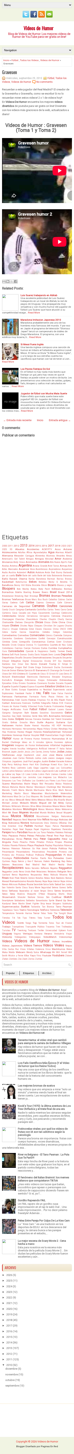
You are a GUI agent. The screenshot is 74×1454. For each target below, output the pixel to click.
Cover (58, 641)
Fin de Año (52, 700)
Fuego (68, 706)
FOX (61, 703)
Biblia (28, 585)
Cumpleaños (65, 648)
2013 (24, 545)
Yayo (33, 955)
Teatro (22, 909)
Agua (51, 552)
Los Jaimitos (29, 777)
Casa (14, 613)
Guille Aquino (45, 722)
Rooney (38, 881)
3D (11, 549)
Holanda (38, 732)
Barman (51, 579)
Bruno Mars (31, 599)
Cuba (69, 645)
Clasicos (47, 629)
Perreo (19, 839)
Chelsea (19, 622)
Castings (55, 613)
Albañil (68, 552)
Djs (59, 661)
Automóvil (21, 572)
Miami (69, 799)
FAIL (38, 693)
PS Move (67, 855)
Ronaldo (30, 881)
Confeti (41, 638)
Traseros (50, 926)
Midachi (24, 802)
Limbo (34, 774)
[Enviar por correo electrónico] (4, 281)
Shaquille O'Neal (36, 894)
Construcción (64, 638)
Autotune (40, 572)
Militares (6, 806)
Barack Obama (18, 578)
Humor (7, 738)
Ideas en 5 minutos (33, 742)
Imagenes (8, 745)
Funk (25, 709)
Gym (69, 722)
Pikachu (24, 842)
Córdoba (6, 641)
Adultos (21, 552)
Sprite (51, 900)
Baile (19, 575)
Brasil (53, 592)
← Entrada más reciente (17, 420)
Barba (32, 579)
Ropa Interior (54, 881)
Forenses (26, 703)
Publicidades (21, 858)
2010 (9, 1365)
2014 (31, 545)
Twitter (40, 930)
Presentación (8, 851)
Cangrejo (20, 609)
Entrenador (52, 680)
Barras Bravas (64, 579)
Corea (14, 641)
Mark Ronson (65, 790)
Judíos (38, 758)
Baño (5, 578)
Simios (40, 897)
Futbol (33, 709)
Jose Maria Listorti (60, 755)
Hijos (40, 728)
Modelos (7, 809)
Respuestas (36, 874)
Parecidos (67, 829)
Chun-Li (6, 629)
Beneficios (7, 585)
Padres (28, 825)
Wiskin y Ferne (15, 955)
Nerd (24, 819)
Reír (33, 871)
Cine (31, 628)
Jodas (60, 751)
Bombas (68, 589)
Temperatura (8, 913)
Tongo (28, 923)
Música (29, 816)
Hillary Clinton (50, 729)
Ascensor (24, 569)
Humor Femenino (41, 738)
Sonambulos (42, 900)
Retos (46, 874)
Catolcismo (66, 613)
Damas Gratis (27, 654)
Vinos (23, 949)
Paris (13, 832)
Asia (32, 569)
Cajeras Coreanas (45, 602)
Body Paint (44, 589)
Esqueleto (39, 686)
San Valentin (8, 887)
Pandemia (66, 825)
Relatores (52, 871)
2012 (16, 545)
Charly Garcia (65, 619)
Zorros (31, 959)
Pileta (32, 842)
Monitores (17, 809)
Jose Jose (41, 755)
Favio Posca (47, 696)
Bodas (34, 589)
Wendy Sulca (32, 952)
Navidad (7, 819)
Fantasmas (21, 696)
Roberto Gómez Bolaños (31, 878)
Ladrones (21, 768)
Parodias (22, 832)
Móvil (4, 812)
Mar (59, 787)
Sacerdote (38, 884)
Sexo (4, 893)
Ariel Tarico (53, 566)
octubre (10, 1380)
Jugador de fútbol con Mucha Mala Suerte (44, 393)
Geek (18, 716)
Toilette (20, 923)
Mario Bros (51, 790)
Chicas (39, 622)
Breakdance (8, 596)
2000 (4, 546)
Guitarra (60, 722)
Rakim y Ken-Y (25, 861)
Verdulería (59, 933)
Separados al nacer (29, 890)
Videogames (21, 937)
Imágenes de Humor (25, 745)
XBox (26, 955)
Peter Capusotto (50, 838)
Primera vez (8, 855)
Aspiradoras (55, 569)
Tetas (43, 913)
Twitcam (32, 930)
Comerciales (37, 635)
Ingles (5, 748)
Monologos (30, 809)
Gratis (5, 722)
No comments (44, 81)
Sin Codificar (54, 897)
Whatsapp (45, 952)
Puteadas (58, 858)
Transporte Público (34, 926)
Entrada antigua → (60, 420)
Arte (70, 566)
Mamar (29, 787)
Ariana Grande (40, 566)
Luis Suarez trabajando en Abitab (39, 295)
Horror (26, 735)
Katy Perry (7, 764)
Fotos (55, 703)
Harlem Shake (22, 725)
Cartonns (6, 613)
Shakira (21, 894)
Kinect (54, 764)
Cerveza (55, 615)
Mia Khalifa (59, 799)
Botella (18, 592)
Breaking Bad (21, 596)
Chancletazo (32, 619)
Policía (53, 848)
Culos (44, 648)
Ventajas (27, 933)
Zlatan (5, 959)
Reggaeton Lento (10, 871)
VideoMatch (50, 936)
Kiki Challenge (42, 764)
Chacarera (67, 616)
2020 (63, 546)
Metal (28, 799)
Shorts (62, 894)
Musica (16, 816)
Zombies (13, 959)
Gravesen (9, 72)
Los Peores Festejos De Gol (35, 368)
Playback (39, 845)
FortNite (36, 703)
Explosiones (8, 693)
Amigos (39, 558)
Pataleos (59, 832)
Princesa (20, 855)
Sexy (12, 893)
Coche (14, 632)
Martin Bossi (21, 793)
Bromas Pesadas (61, 595)
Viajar (69, 933)
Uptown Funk (65, 930)
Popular (10, 973)
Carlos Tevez (53, 609)
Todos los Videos (29, 60)
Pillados (40, 842)
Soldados (30, 900)
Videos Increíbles (62, 941)
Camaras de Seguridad (16, 606)
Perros (27, 838)
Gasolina (44, 712)
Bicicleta (36, 585)
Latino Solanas (16, 771)
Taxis (16, 910)
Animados (31, 562)
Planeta (14, 845)
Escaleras (31, 683)
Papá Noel (18, 829)
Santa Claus (22, 887)
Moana (55, 806)
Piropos (58, 842)
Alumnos (50, 555)
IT (58, 748)
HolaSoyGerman (52, 731)
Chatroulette (8, 622)
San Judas (67, 884)
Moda (69, 806)
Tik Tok (16, 918)
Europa (22, 689)
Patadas (51, 832)
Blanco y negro (64, 585)
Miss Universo (44, 806)
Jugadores (17, 761)
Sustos (25, 906)
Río (70, 874)
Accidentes (33, 549)
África (29, 552)
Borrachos (8, 592)
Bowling (27, 592)
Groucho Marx (27, 722)
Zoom (25, 959)
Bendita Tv (66, 582)
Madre (27, 783)
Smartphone (7, 900)
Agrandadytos (40, 552)
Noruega (54, 819)
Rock (53, 878)
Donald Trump (47, 664)
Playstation (58, 845)
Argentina (25, 565)
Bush (45, 599)
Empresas (67, 677)
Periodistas (8, 838)
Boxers (45, 592)
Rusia (30, 884)
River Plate (14, 878)
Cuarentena (43, 645)
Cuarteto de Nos (58, 645)
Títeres (32, 918)
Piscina (68, 842)
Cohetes (46, 632)
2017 (51, 545)
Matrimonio (7, 796)
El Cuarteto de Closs (36, 673)
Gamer (68, 709)
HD (53, 725)
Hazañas (45, 725)
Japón (14, 751)
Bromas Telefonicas (13, 599)
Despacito (57, 657)
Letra (8, 774)
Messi (12, 799)
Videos (7, 941)
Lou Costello (38, 780)
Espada (68, 683)
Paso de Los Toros (37, 832)
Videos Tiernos (33, 945)
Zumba (38, 959)
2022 (9, 1297)
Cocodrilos (34, 632)
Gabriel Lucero (56, 709)
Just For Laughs (32, 761)
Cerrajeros (44, 616)
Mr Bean (13, 812)
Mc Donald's (46, 796)
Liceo (27, 774)
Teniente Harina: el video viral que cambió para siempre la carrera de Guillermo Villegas (44, 1041)
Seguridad (46, 887)
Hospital (35, 735)
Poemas (6, 848)
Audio (5, 572)
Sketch (68, 897)
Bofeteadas (57, 589)
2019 (9, 1314)
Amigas (30, 559)
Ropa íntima (66, 881)
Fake (53, 693)
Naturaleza (66, 816)
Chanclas (19, 619)
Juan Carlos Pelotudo (23, 758)
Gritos (13, 722)
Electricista (32, 677)
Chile (54, 622)
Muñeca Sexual (54, 812)
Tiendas (6, 918)
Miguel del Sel (48, 802)
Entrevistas (66, 680)
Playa (30, 845)
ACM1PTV (47, 549)
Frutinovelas (58, 706)
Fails (46, 693)
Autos (31, 572)
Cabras (61, 599)
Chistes (14, 625)
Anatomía (67, 559)
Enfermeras (30, 680)
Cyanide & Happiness (37, 651)
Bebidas (43, 582)
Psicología (7, 858)
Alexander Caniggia (24, 555)
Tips (24, 918)
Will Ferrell (61, 952)
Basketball (8, 581)
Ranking (55, 861)
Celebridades (9, 615)
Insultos (21, 748)
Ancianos (7, 562)
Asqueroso (67, 569)
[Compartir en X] (12, 281)
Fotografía (46, 703)
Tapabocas (7, 910)
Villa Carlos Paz (10, 949)
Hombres (7, 735)
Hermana (67, 725)
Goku (4, 719)
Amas (69, 555)
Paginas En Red (49, 1446)
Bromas (44, 596)
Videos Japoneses (12, 945)
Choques (38, 625)
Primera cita (65, 851)
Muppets (68, 812)
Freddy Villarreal (28, 706)
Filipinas (41, 700)
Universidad (51, 930)
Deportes (66, 654)
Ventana (38, 933)
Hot (42, 735)
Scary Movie (34, 887)
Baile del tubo (44, 575)
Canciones (65, 606)
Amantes (60, 555)
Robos (47, 878)
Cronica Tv (31, 645)
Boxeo (36, 592)
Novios (25, 822)
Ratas (69, 861)
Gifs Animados (51, 716)
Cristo (13, 645)
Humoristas (58, 738)
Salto (51, 884)
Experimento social (62, 689)
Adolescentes (9, 552)
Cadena (13, 602)
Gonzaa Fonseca (33, 719)
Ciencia (23, 628)
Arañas (5, 566)
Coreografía (24, 641)
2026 (9, 1275)
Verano (48, 933)
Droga (38, 667)
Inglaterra (66, 745)
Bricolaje (34, 596)
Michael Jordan (10, 803)
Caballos (53, 599)
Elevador (56, 677)
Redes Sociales (32, 868)
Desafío (18, 657)
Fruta (40, 706)
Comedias (23, 635)
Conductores (31, 638)
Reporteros (24, 874)
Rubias (22, 884)
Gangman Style (21, 712)
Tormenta (42, 923)
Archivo (46, 973)
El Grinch (51, 673)
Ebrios (20, 670)
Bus (40, 599)
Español (15, 686)
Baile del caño (29, 575)
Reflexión (45, 868)
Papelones (56, 829)
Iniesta (13, 748)
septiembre (12, 1385)
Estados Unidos (54, 686)
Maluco (5, 787)
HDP (59, 725)
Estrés (15, 689)
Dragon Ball (21, 667)
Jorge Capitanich (25, 755)
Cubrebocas (8, 648)
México (49, 799)
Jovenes (6, 758)
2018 (57, 545)
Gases (34, 712)
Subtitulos (67, 903)
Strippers (57, 903)
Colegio (56, 632)
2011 (10, 546)
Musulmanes (42, 816)
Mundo (43, 812)
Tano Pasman (64, 906)
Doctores (6, 664)
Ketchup (18, 764)
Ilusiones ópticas (63, 742)
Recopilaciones (13, 868)
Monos (41, 809)
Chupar (14, 629)
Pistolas (6, 845)
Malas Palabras (64, 783)
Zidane (68, 955)
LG (23, 774)
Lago (52, 768)
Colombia (67, 632)
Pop (70, 848)
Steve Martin (18, 903)
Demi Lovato (54, 654)
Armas (63, 565)
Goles (11, 719)
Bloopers (8, 589)
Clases (38, 629)
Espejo (23, 686)
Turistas (6, 930)
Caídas (30, 602)
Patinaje (68, 832)
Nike (39, 819)
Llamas (54, 774)
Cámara (68, 602)
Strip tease (45, 903)
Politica (63, 848)
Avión (47, 572)
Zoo (20, 959)
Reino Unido (24, 871)
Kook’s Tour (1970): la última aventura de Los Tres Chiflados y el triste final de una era (44, 1107)
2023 (9, 1291)
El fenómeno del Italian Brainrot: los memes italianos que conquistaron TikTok (43, 1179)
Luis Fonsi (61, 780)
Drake (31, 667)
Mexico (41, 799)
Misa (32, 806)
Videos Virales (53, 945)
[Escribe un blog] (8, 281)
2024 (9, 1286)
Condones (18, 638)
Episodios (7, 683)
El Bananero (40, 670)
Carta (69, 609)
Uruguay (7, 933)
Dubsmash (47, 667)
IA (67, 738)
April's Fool (66, 562)
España (6, 686)
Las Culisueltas (64, 768)
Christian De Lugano (53, 625)
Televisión (66, 909)
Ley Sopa (16, 774)
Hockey (20, 732)
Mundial (34, 812)
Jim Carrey (36, 751)
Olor (70, 823)
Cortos (50, 641)
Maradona (67, 787)
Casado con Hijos (28, 613)
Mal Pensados (46, 783)
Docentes (67, 661)
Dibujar (5, 661)
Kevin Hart (28, 764)
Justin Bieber (48, 761)
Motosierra (67, 809)
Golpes (19, 719)
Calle (59, 602)
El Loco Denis (62, 673)
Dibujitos (16, 660)
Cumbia (52, 648)
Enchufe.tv (7, 680)
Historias (11, 732)
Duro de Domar (9, 670)
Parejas (6, 832)
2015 (38, 545)
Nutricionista (36, 823)
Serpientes (67, 890)
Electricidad (18, 676)
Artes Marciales (10, 569)
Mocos (63, 806)
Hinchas (63, 728)
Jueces (51, 758)
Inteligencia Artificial (37, 748)
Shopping (51, 894)
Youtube (46, 955)
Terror (36, 913)
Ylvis (38, 955)
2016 (44, 545)
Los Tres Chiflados (21, 780)
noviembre (11, 1374)
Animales (43, 561)
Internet (51, 748)
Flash (62, 699)
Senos (5, 890)
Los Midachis (60, 777)
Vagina (17, 933)
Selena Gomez (59, 887)
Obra (46, 823)
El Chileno (19, 673)
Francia (68, 703)
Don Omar (17, 664)
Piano (15, 842)
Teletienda (55, 910)
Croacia (21, 645)
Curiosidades (16, 651)
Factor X (30, 693)
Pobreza (68, 845)
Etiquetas (28, 973)
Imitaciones (42, 745)
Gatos (68, 712)
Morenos (50, 809)
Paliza (56, 826)
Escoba (51, 683)
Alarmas (60, 552)
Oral (20, 826)
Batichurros (21, 582)
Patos (4, 835)
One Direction (9, 826)
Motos (58, 809)
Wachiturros (58, 949)
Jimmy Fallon (49, 751)
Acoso (58, 549)
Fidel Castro (21, 700)
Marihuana (39, 790)
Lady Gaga (32, 768)
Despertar (67, 657)
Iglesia (49, 742)
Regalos (54, 868)
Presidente (52, 851)
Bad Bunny (56, 572)
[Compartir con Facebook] (16, 281)
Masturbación (51, 793)
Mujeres (24, 812)
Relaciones (41, 871)
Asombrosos (42, 569)
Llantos (62, 774)
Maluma (14, 787)
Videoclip (7, 936)
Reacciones (17, 864)
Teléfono (44, 909)
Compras (67, 635)
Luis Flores (50, 780)
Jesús (27, 751)
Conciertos (7, 638)
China (62, 622)
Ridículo (54, 874)
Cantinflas (42, 609)
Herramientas (29, 729)
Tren (58, 926)
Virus (48, 949)
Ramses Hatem (42, 861)
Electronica (44, 677)
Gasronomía (57, 712)
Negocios (17, 819)
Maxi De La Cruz (22, 796)
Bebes (33, 581)
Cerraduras (32, 616)
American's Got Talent (13, 559)
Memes (57, 796)
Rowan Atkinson (10, 884)
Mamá (22, 787)
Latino (5, 771)
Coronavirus (38, 641)
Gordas (46, 719)
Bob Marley (23, 589)
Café (22, 602)
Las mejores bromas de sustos (36, 1085)
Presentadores (23, 851)
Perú (35, 838)
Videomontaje (65, 937)
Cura (4, 651)
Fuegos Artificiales (11, 709)
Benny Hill (19, 585)
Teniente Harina (24, 913)
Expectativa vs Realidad (39, 689)
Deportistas (8, 657)
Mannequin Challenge (45, 787)
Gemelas (26, 716)
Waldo (12, 952)
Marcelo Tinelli (9, 790)
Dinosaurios (37, 661)
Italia (62, 748)
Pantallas (6, 829)
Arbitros (14, 566)
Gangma (6, 712)
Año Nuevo (55, 562)
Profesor (30, 855)
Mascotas (36, 793)
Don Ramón (31, 664)
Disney (47, 661)
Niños (45, 819)
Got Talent (56, 719)
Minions (26, 806)
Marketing (7, 793)
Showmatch (8, 897)
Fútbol (15, 60)
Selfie (69, 887)
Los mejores (45, 777)
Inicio (6, 60)
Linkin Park (44, 774)
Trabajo (6, 926)
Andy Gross (19, 562)
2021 (69, 546)
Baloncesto (57, 575)
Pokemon (15, 848)
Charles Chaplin (47, 619)
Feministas (8, 699)
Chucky (68, 625)
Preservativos (38, 851)
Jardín (20, 751)
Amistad (49, 559)
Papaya (28, 829)
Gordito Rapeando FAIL (32, 1200)
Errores (22, 683)
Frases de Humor (11, 706)
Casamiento (44, 613)
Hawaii (35, 725)
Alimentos (40, 555)
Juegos (60, 758)
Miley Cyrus (65, 802)
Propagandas (54, 854)
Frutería (47, 706)
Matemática (66, 793)
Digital (26, 661)
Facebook (19, 693)
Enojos (41, 680)
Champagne (8, 619)
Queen (69, 858)
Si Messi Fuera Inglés (32, 344)
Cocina (23, 632)
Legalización (48, 771)
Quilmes (6, 861)
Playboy (48, 845)
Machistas (17, 783)
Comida (57, 635)
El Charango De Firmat (58, 670)
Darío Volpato (41, 654)
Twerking (22, 930)
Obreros (54, 823)
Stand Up (61, 900)
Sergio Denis (46, 890)
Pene (56, 835)
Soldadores (20, 900)
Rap (63, 861)
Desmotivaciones (42, 657)
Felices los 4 (64, 696)
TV (14, 930)
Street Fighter (32, 903)
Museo (5, 816)
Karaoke (60, 761)
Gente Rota (37, 716)
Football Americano (11, 703)
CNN (69, 629)
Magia (35, 783)
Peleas (30, 835)
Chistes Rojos (26, 625)
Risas (5, 877)
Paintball (39, 826)
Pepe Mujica (66, 835)
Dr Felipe (63, 664)
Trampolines (18, 926)
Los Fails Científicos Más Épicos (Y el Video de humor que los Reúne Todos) (43, 1064)
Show (69, 894)
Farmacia (34, 696)
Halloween (8, 725)
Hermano (6, 729)
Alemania (7, 555)
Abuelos (19, 549)
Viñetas (30, 949)
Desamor (27, 657)
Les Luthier (60, 770)
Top (35, 922)
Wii (53, 952)
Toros (51, 923)
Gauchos (6, 716)
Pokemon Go (28, 848)
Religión (61, 871)
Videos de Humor (39, 28)
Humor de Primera (22, 738)
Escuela (60, 683)
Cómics (49, 635)
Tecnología (33, 909)
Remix (14, 874)
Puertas (34, 858)
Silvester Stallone (26, 897)
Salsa (46, 884)
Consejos (51, 638)
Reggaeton (65, 867)
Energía (18, 680)
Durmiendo (66, 667)
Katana (68, 761)
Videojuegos (35, 937)
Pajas (48, 826)
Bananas (67, 575)
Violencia (39, 949)
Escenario (42, 683)
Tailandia (35, 906)
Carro (63, 609)
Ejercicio (28, 670)
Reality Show (65, 864)
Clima (56, 629)
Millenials (16, 806)
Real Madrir (48, 864)
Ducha (57, 667)
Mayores (35, 796)
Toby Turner (43, 918)
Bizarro (52, 585)
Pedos (22, 835)
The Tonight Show (63, 913)
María (21, 790)
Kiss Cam (63, 764)
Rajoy (14, 861)
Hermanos (17, 729)
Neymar (32, 819)
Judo (44, 758)
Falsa (60, 693)
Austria (12, 572)
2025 (4, 549)
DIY (54, 661)
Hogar (28, 731)
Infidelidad (55, 745)
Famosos (7, 696)
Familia (68, 693)
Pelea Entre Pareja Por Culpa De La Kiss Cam (44, 1220)
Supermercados (10, 906)
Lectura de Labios (32, 771)
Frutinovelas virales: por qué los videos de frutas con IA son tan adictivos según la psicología (43, 1131)
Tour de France (64, 923)
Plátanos (22, 845)
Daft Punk (14, 654)
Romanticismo (18, 881)
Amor (58, 558)
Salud (58, 884)
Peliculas (40, 835)
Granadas (67, 719)
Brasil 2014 (65, 592)
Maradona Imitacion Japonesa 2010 (41, 319)
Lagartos (44, 768)
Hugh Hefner (65, 735)
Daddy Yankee (57, 651)
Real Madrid (32, 864)
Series (57, 890)
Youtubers (58, 955)
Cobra (5, 632)
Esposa (31, 686)
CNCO (63, 629)
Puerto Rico (46, 858)
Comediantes (9, 635)
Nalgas (55, 816)
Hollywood (67, 732)
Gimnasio (66, 716)
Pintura (49, 842)
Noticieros (14, 822)
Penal (50, 835)
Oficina (63, 822)
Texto (49, 913)
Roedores (60, 878)
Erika (15, 683)
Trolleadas (66, 926)
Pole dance (42, 848)
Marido (29, 790)
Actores (67, 549)
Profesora (39, 855)
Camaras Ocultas (44, 606)
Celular (21, 616)
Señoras (13, 890)
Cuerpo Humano (32, 648)
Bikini (44, 585)
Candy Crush (8, 609)
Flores (69, 700)
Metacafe (20, 799)
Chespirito (29, 622)
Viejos (68, 945)
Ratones (6, 864)
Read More (34, 312)
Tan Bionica (48, 906)
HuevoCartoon (52, 735)
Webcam (20, 952)
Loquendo (15, 777)
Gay (14, 716)
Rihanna (63, 874)
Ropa (44, 881)
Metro (34, 799)
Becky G (53, 582)
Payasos (13, 835)
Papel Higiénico (42, 829)
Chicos (47, 622)
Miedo (33, 802)
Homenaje (17, 735)
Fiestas (32, 699)
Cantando (30, 609)
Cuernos (19, 648)
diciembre (11, 1368)
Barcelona (41, 579)
